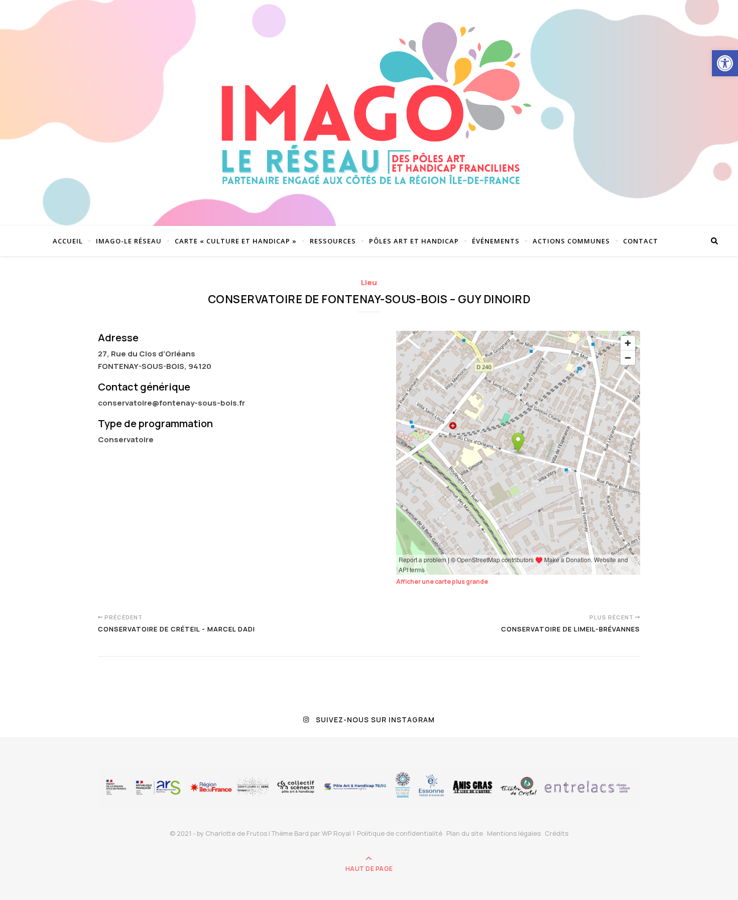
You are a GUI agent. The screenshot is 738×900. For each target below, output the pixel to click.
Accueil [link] (68, 240)
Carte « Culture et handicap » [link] (236, 240)
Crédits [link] (556, 833)
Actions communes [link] (571, 240)
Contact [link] (640, 240)
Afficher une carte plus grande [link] (442, 581)
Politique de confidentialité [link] (399, 833)
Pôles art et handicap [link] (414, 240)
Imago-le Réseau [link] (129, 240)
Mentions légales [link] (514, 833)
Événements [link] (496, 240)
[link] (725, 63)
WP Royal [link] (336, 833)
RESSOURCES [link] (333, 240)
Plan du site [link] (464, 833)
